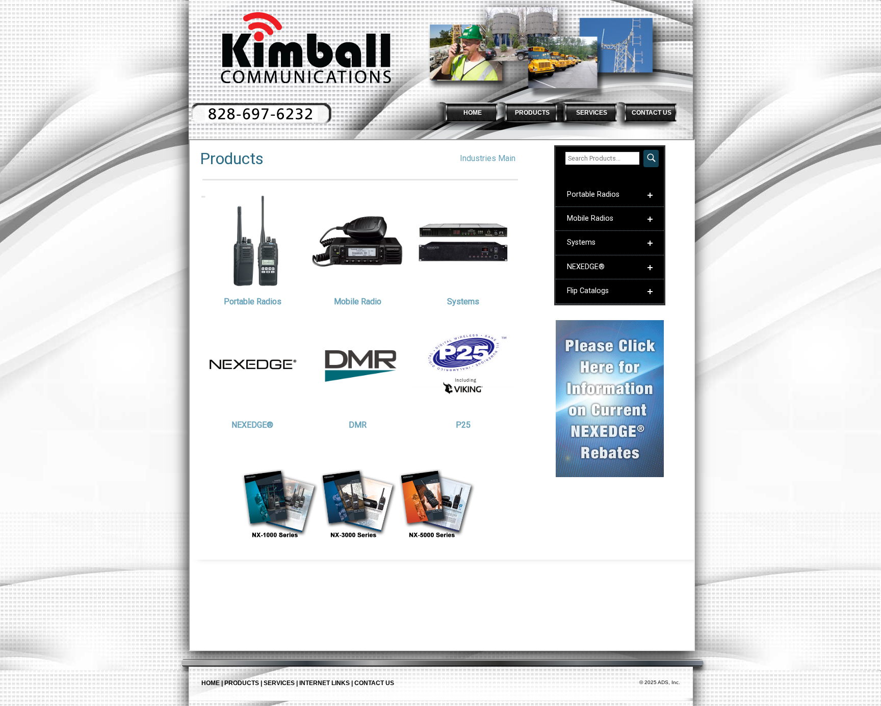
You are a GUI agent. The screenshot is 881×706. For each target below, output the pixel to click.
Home (210, 683)
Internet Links (324, 683)
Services (279, 683)
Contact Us (374, 683)
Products (241, 683)
